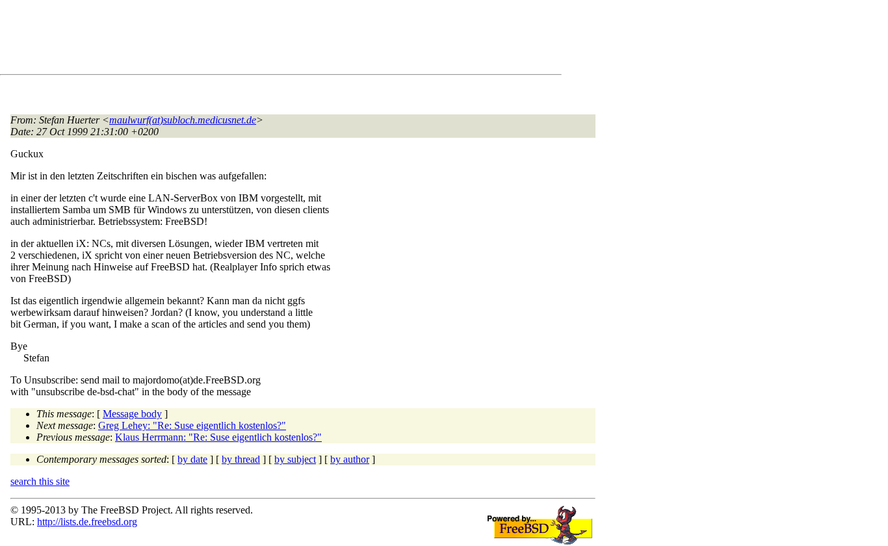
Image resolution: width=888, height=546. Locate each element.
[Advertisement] (247, 39)
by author (349, 459)
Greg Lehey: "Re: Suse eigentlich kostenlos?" (192, 425)
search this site (40, 481)
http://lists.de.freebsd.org (87, 521)
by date (192, 459)
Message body (132, 413)
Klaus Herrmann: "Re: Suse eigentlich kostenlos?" (218, 437)
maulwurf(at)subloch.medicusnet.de (182, 119)
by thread (241, 459)
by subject (295, 459)
